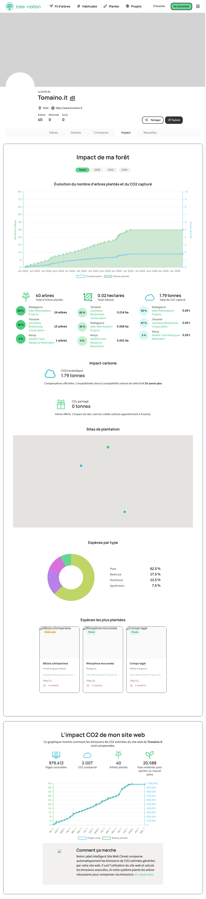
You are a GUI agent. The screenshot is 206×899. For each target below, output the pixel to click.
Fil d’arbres (62, 6)
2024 (124, 170)
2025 (111, 170)
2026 (97, 170)
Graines (76, 133)
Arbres (53, 133)
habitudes (89, 6)
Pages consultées (56, 767)
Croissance (101, 133)
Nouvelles (150, 133)
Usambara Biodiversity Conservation (36, 326)
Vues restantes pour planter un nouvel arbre (149, 771)
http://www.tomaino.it (69, 108)
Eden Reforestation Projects (40, 312)
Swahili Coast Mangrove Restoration (42, 341)
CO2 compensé (87, 767)
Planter (114, 6)
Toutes (82, 170)
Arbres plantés (118, 767)
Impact (126, 133)
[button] (108, 447)
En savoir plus (153, 383)
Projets (136, 6)
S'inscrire (159, 6)
